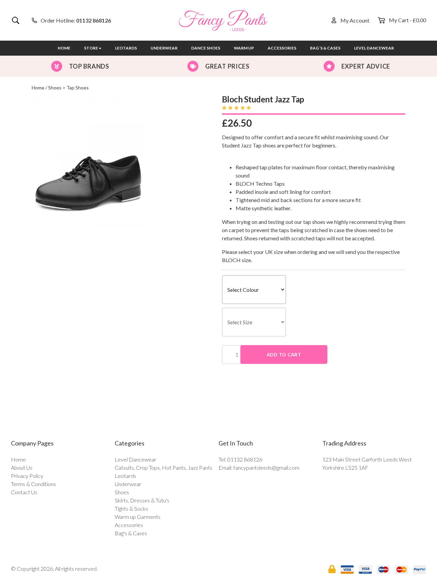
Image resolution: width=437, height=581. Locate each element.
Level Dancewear (374, 48)
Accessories (282, 48)
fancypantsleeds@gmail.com (266, 467)
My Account (354, 20)
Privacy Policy (27, 475)
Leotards (126, 48)
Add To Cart (284, 354)
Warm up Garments (137, 516)
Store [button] (91, 48)
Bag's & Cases (131, 533)
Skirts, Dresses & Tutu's (142, 500)
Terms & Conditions (33, 484)
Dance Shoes (205, 48)
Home (64, 48)
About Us (21, 467)
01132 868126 (93, 20)
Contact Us (24, 492)
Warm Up (244, 48)
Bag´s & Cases (325, 48)
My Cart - (407, 20)
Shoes (54, 87)
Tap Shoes (78, 87)
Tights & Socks (131, 508)
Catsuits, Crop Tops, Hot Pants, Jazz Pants (163, 467)
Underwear (164, 48)
